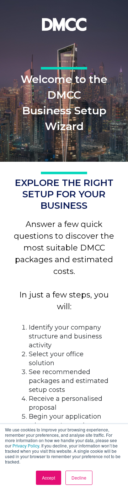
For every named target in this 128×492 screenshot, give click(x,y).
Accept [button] (48, 478)
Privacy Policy (25, 445)
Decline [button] (78, 478)
